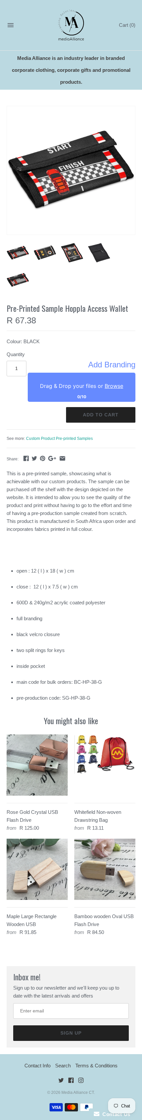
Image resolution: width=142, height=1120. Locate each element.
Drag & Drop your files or (81, 386)
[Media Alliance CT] (71, 25)
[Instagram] (81, 1081)
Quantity (16, 354)
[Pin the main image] (42, 458)
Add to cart (101, 414)
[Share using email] (62, 458)
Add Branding (111, 365)
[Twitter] (61, 1081)
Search (63, 1065)
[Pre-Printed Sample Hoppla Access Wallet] (71, 170)
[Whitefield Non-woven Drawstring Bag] (104, 765)
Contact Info (37, 1065)
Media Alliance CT (77, 1092)
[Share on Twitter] (34, 458)
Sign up (71, 1033)
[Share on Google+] (52, 458)
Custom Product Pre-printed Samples (59, 438)
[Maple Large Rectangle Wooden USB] (37, 869)
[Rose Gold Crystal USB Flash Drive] (37, 765)
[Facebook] (71, 1081)
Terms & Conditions (96, 1065)
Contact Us (114, 1114)
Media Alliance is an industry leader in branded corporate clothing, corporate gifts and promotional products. (71, 70)
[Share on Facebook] (26, 458)
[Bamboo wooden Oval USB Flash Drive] (104, 869)
